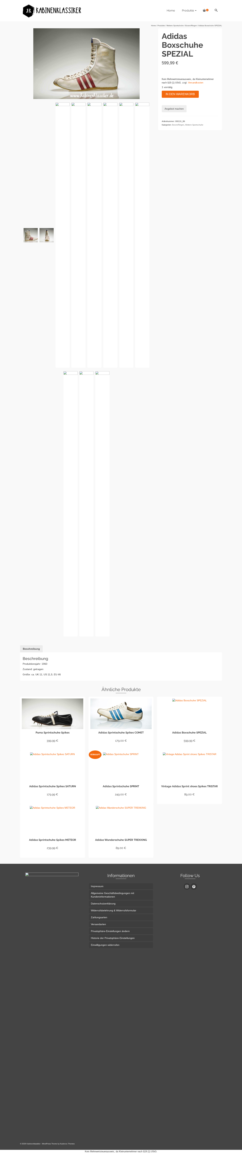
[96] (78, 235)
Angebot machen (174, 108)
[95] (142, 235)
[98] (31, 235)
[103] (102, 503)
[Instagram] (187, 886)
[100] (62, 235)
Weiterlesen (121, 800)
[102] (86, 503)
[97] (94, 235)
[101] (70, 503)
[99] (126, 235)
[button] (121, 931)
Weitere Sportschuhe (194, 125)
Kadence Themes (67, 1144)
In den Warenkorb (180, 94)
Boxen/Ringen (178, 125)
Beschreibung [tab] (31, 648)
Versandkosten (195, 82)
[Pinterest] (194, 886)
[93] (110, 235)
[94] (47, 235)
